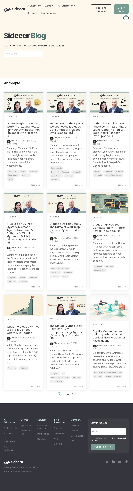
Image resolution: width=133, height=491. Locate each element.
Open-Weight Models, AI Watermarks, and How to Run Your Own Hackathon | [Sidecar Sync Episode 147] (23, 130)
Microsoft (12, 282)
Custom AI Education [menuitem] (42, 427)
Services (31, 13)
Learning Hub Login (101, 9)
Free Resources (48, 13)
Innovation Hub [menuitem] (26, 432)
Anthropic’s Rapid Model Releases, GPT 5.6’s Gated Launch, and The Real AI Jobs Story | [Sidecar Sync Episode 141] (109, 130)
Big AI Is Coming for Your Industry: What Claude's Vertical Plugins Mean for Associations (109, 336)
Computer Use (99, 270)
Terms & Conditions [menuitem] (28, 467)
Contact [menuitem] (74, 430)
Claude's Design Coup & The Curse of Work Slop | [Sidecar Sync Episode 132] (65, 228)
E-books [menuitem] (58, 443)
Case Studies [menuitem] (77, 436)
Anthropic (26, 175)
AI (63, 374)
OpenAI (97, 171)
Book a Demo (121, 9)
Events (48, 5)
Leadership (55, 272)
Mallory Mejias (17, 141)
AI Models (34, 171)
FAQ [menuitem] (73, 441)
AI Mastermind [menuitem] (9, 440)
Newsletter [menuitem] (59, 433)
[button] (107, 462)
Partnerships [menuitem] (43, 433)
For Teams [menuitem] (9, 433)
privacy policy (110, 438)
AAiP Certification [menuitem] (9, 448)
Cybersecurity (56, 168)
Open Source (13, 175)
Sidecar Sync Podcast (17, 171)
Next (68, 394)
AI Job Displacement (114, 175)
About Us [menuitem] (75, 425)
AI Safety (69, 176)
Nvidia (10, 179)
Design (65, 276)
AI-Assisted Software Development (108, 372)
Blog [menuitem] (56, 438)
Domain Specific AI (113, 376)
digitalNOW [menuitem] (26, 425)
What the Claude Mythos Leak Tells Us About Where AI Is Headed (23, 330)
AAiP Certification (65, 5)
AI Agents (12, 278)
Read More (35, 185)
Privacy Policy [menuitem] (11, 467)
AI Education (33, 5)
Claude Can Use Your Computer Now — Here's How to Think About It (109, 228)
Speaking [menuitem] (41, 439)
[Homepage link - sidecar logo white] (13, 463)
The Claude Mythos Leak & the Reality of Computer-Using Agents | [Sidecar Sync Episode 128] (66, 332)
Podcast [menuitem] (58, 428)
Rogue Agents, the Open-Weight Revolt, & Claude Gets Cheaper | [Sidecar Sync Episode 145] (66, 128)
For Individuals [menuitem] (10, 428)
